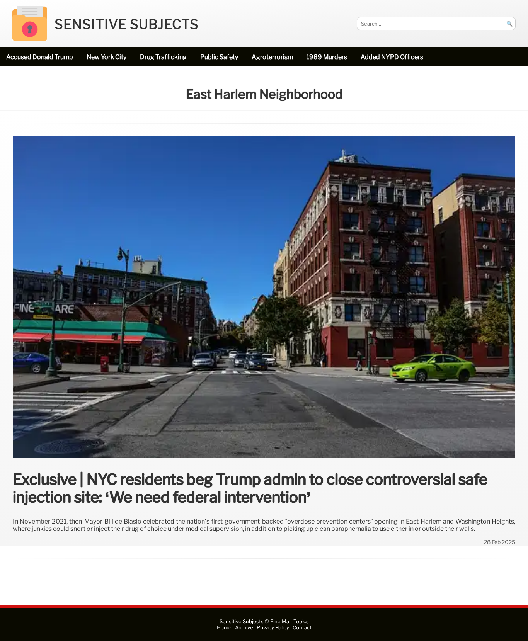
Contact (302, 628)
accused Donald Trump (39, 57)
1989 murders (327, 57)
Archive (244, 628)
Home (224, 628)
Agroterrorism (272, 57)
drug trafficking (163, 57)
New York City (106, 57)
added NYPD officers (392, 57)
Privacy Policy (273, 628)
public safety (219, 57)
